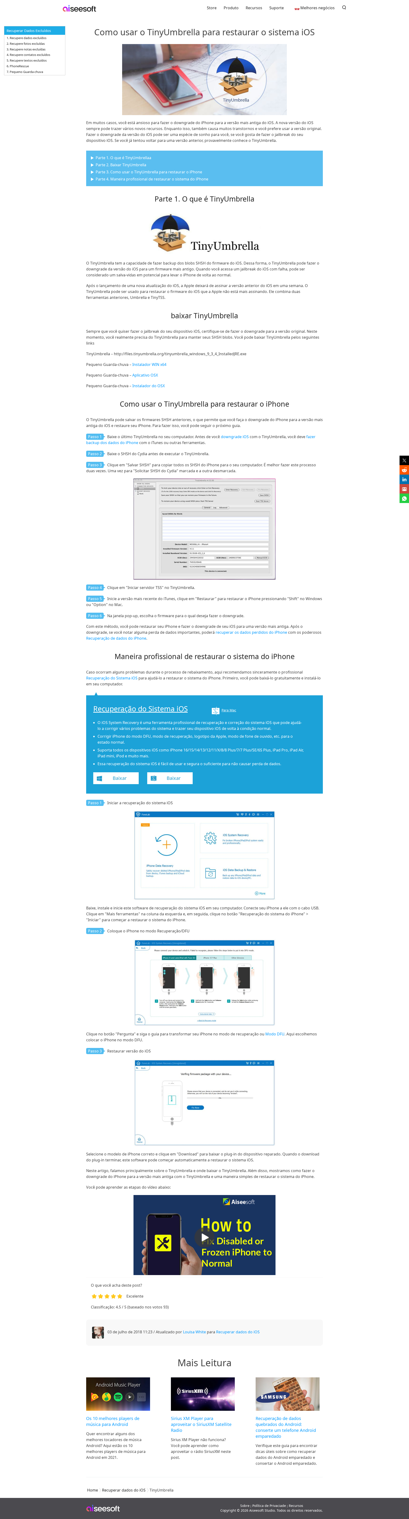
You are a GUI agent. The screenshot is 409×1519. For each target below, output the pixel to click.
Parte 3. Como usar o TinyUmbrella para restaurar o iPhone (149, 172)
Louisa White (194, 1332)
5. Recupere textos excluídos (27, 60)
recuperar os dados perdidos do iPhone (251, 632)
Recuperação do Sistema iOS (112, 678)
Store (212, 7)
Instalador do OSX (148, 385)
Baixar (120, 778)
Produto (231, 7)
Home (92, 1490)
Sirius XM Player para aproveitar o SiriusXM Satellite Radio (201, 1424)
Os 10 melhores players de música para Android (112, 1421)
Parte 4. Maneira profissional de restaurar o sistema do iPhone (152, 179)
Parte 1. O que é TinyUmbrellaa (123, 157)
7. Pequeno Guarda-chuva (25, 72)
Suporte (276, 7)
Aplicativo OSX (145, 375)
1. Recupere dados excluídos (26, 38)
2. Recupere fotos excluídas (26, 43)
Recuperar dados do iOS (238, 1332)
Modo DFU (275, 1034)
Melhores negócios (317, 7)
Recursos (254, 7)
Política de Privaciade (269, 1505)
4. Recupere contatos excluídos (28, 55)
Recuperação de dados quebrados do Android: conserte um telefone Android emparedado (286, 1427)
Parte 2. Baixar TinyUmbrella (121, 164)
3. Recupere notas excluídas (26, 49)
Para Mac (229, 710)
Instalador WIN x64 (149, 364)
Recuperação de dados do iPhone (116, 638)
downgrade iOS (235, 436)
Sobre (244, 1505)
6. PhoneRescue (18, 66)
